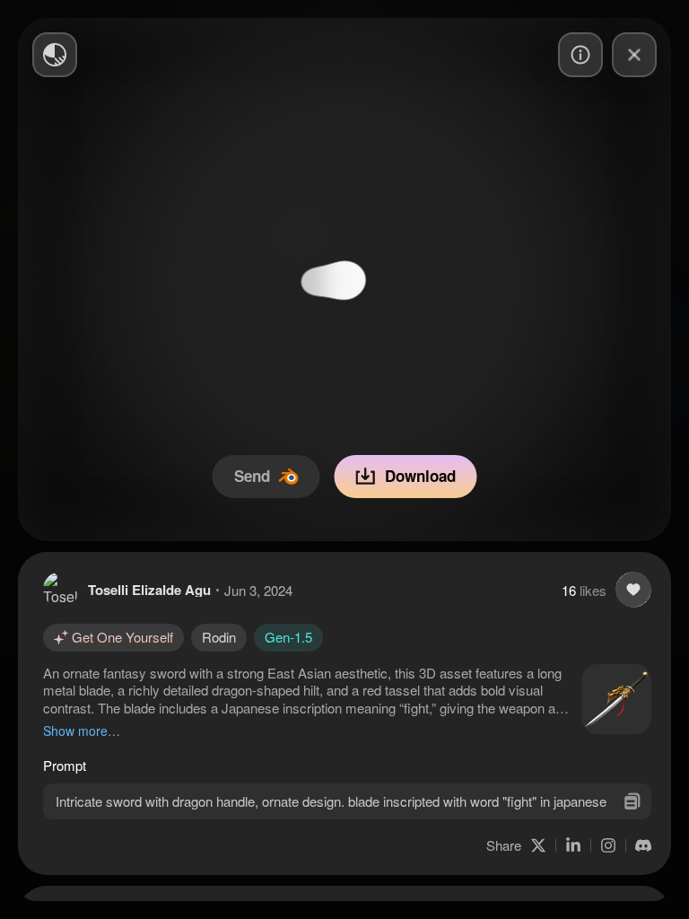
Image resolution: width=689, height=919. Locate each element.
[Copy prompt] (632, 801)
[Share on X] (538, 845)
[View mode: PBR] (54, 54)
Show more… (81, 731)
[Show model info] (580, 54)
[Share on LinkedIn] (573, 845)
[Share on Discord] (643, 845)
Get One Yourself (122, 636)
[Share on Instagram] (608, 845)
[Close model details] (634, 54)
